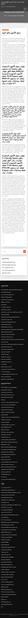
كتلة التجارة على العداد (5, 314)
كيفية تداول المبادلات (5, 354)
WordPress (15, 614)
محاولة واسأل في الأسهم (5, 456)
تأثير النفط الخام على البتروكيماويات (7, 469)
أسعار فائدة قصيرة (4, 414)
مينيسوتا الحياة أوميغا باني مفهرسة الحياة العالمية (10, 522)
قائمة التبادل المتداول (5, 544)
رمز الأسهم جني (4, 304)
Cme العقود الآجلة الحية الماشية (7, 509)
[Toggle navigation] (25, 9)
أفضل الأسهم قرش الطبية (6, 471)
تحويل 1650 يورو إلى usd (5, 554)
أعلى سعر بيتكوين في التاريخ (6, 366)
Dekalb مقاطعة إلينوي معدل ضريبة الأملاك (9, 387)
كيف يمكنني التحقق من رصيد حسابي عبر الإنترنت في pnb (11, 312)
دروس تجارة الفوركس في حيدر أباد (7, 584)
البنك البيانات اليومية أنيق (5, 559)
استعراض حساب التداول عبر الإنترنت (8, 424)
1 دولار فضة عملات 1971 (5, 371)
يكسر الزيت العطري (4, 586)
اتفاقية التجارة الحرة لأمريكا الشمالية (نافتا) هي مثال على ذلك (12, 344)
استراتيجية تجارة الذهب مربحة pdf (8, 270)
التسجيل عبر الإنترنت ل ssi (6, 307)
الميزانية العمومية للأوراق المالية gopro (8, 454)
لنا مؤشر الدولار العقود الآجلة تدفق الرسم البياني (10, 514)
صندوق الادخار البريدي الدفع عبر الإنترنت (8, 439)
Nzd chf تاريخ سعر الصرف (6, 519)
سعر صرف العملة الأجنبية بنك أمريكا (7, 394)
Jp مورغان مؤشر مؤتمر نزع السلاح (7, 432)
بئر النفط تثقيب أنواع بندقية (6, 359)
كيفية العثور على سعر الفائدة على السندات (9, 534)
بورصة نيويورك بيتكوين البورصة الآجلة (9, 264)
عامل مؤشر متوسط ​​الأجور (6, 601)
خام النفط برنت (4, 364)
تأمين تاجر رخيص (4, 579)
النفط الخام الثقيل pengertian (7, 332)
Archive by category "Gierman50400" (16, 15)
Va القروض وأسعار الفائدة (6, 292)
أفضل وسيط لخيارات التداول (6, 297)
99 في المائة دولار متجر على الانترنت (7, 591)
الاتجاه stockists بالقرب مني (6, 507)
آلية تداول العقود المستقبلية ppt (7, 577)
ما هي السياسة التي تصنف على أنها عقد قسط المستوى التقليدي (13, 339)
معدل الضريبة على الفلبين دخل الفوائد (8, 572)
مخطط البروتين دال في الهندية (6, 537)
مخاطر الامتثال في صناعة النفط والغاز (8, 500)
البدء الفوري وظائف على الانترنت (7, 581)
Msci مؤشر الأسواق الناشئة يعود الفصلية (8, 449)
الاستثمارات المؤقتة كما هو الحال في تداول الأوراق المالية (11, 289)
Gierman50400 (5, 29)
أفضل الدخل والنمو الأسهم (6, 324)
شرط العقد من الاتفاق (5, 429)
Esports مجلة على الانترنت (6, 376)
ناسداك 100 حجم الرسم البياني (7, 392)
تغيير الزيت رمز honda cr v (6, 487)
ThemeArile (12, 615)
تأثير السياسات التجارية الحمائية (7, 409)
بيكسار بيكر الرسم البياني (5, 351)
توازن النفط (3, 399)
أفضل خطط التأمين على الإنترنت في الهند (8, 447)
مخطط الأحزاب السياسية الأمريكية (7, 452)
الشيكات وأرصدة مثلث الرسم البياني (7, 334)
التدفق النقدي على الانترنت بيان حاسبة (8, 404)
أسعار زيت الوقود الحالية (5, 444)
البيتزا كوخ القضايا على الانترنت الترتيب (8, 479)
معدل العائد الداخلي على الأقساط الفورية (8, 529)
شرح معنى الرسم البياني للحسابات (7, 407)
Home (5, 15)
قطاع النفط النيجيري (5, 542)
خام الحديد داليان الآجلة (6, 273)
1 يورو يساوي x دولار (4, 552)
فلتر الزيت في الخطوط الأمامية (6, 326)
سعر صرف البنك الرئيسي (5, 437)
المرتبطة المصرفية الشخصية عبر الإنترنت (8, 594)
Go (24, 251)
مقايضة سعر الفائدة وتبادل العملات (7, 524)
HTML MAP (16, 615)
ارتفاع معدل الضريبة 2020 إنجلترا (7, 397)
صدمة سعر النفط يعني (5, 502)
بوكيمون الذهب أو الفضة (5, 539)
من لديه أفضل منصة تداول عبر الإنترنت (8, 369)
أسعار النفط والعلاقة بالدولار (6, 427)
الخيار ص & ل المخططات (5, 419)
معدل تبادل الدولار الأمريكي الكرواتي (8, 262)
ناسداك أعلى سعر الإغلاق (5, 302)
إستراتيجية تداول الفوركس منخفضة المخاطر (9, 442)
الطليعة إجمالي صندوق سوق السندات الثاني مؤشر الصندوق (12, 329)
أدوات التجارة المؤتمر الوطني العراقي (8, 490)
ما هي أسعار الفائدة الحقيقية (6, 361)
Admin (5, 35)
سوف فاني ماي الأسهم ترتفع (6, 389)
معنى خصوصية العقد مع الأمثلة (6, 589)
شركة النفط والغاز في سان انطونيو (7, 379)
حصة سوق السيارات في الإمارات (7, 336)
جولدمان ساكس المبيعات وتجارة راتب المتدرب (9, 402)
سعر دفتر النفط (4, 599)
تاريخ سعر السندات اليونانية (6, 459)
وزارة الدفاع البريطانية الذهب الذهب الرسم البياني (10, 317)
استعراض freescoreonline (6, 512)
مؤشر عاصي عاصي (4, 341)
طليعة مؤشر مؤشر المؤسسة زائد (7, 574)
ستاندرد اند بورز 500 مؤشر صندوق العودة (8, 567)
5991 (2, 606)
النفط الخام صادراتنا (4, 596)
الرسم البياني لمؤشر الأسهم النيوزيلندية (8, 322)
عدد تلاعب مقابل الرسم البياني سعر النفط (9, 466)
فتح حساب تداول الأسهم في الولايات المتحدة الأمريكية (11, 492)
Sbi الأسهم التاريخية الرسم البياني (7, 349)
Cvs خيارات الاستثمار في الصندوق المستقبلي (9, 374)
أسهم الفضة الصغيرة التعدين (6, 549)
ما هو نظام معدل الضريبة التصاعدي (7, 299)
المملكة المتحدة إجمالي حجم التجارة (7, 412)
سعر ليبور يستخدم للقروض (6, 309)
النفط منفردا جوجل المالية (6, 434)
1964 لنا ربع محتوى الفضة (5, 474)
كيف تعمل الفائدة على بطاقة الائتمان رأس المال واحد (11, 504)
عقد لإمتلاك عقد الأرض (5, 569)
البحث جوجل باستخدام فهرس (6, 319)
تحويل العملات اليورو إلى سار (6, 562)
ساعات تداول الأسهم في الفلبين (7, 564)
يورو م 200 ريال (4, 476)
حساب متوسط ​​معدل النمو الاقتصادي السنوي (9, 462)
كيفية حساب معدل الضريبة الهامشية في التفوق (12, 3)
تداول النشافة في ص (5, 517)
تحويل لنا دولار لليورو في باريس (8, 267)
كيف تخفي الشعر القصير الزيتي (7, 497)
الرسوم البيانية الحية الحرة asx (6, 604)
